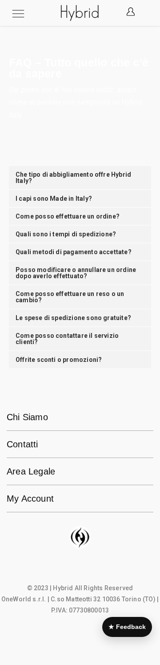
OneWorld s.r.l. (23, 599)
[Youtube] (97, 569)
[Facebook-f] (62, 569)
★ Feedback (127, 626)
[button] (143, 13)
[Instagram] (80, 569)
